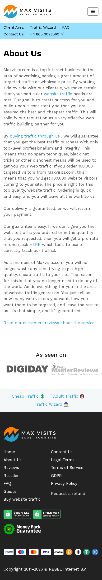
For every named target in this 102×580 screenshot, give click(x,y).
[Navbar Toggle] (92, 11)
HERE (35, 244)
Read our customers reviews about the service (49, 322)
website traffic (58, 93)
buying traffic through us (35, 136)
